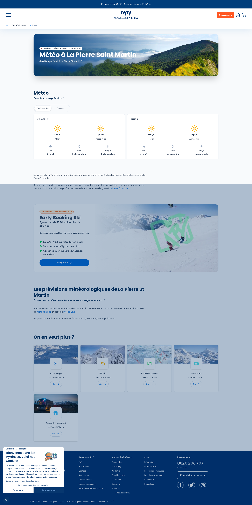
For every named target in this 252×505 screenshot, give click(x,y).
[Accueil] (8, 25)
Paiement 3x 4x (151, 480)
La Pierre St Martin (119, 188)
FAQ (80, 462)
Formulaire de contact (192, 475)
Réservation (225, 15)
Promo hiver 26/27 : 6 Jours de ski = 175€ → (126, 4)
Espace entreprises (87, 484)
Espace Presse (85, 480)
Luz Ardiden (116, 480)
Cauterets (116, 484)
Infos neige (149, 462)
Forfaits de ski (150, 466)
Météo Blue (69, 311)
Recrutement (84, 466)
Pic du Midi (116, 471)
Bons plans (149, 484)
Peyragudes (117, 462)
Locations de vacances (154, 471)
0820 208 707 (190, 463)
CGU (62, 502)
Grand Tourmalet (118, 475)
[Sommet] (60, 108)
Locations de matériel (153, 475)
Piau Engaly (116, 466)
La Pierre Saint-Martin (121, 493)
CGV (68, 502)
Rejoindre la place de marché (91, 488)
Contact (82, 471)
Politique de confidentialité (84, 502)
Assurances (84, 475)
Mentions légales (50, 502)
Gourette (116, 488)
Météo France (44, 311)
